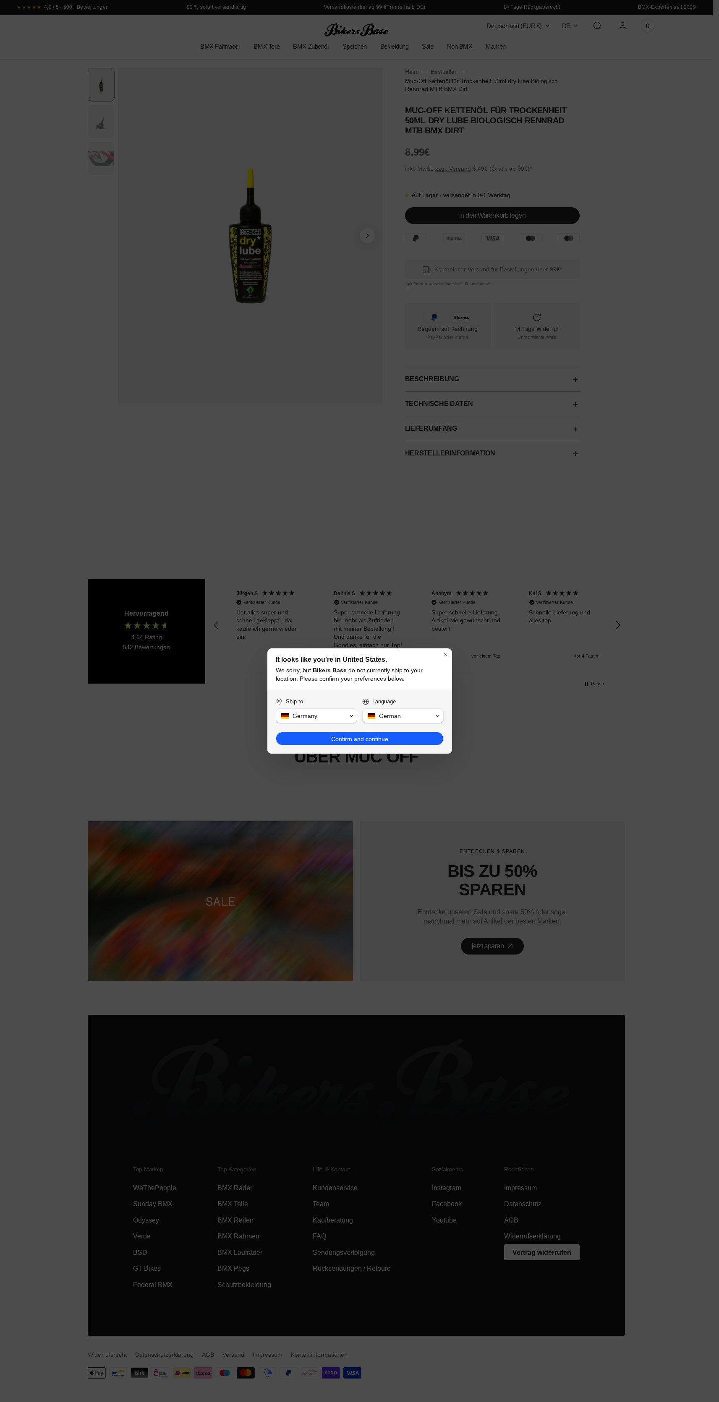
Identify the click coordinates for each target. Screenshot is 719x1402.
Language (384, 701)
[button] (316, 715)
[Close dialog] (445, 654)
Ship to (294, 701)
